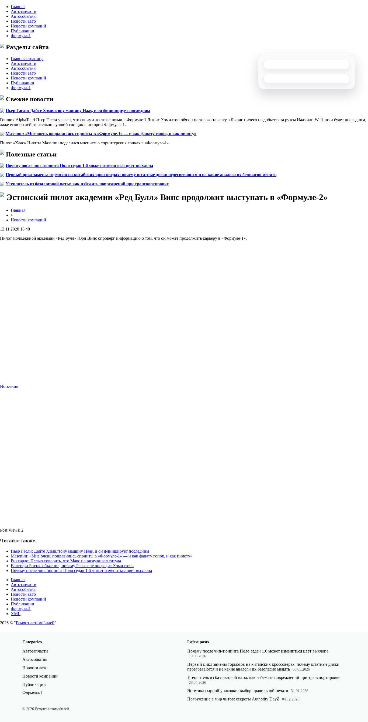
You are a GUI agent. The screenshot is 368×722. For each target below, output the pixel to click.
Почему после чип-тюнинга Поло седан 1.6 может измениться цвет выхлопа (79, 165)
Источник (9, 386)
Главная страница (27, 58)
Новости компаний (28, 26)
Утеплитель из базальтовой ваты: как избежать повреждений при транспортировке (87, 184)
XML (15, 613)
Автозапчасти (23, 11)
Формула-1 (21, 35)
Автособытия (23, 16)
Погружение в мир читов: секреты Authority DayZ (233, 699)
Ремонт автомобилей (35, 622)
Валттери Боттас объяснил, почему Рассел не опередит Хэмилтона (72, 565)
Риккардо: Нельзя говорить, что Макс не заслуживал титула (66, 561)
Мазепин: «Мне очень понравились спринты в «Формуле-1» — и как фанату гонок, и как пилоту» (101, 133)
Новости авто (23, 21)
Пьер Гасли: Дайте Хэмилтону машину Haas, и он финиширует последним (78, 110)
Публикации (22, 31)
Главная (18, 6)
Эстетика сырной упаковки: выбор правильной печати (237, 690)
